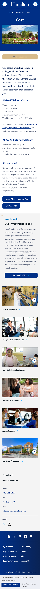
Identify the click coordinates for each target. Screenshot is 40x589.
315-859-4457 (8, 501)
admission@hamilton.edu (14, 510)
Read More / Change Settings (29, 585)
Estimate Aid (11, 205)
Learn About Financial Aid (17, 199)
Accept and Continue (10, 584)
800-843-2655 (8, 492)
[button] (4, 4)
